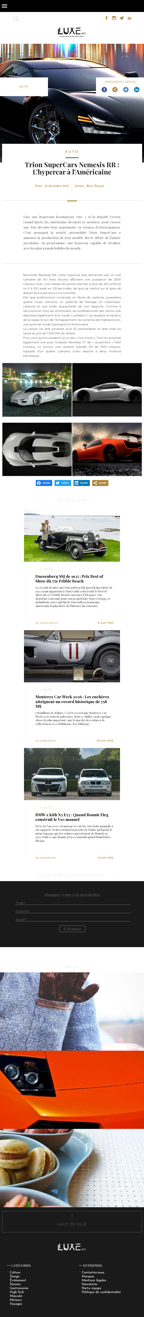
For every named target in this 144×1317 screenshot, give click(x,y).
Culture (15, 1272)
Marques (88, 1276)
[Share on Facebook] (104, 89)
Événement (18, 1280)
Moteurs (16, 1300)
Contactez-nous (93, 1272)
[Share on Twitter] (125, 89)
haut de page (72, 1225)
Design (15, 1276)
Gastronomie (19, 1288)
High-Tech (17, 1292)
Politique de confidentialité (101, 1292)
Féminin (15, 1284)
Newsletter (90, 1284)
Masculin (16, 1296)
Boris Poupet (95, 186)
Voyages (16, 1304)
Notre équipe (91, 1288)
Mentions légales (94, 1280)
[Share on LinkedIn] (136, 89)
